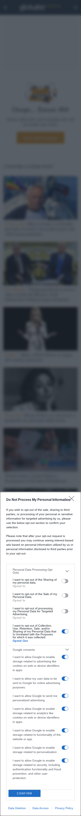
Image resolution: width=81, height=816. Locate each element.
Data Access (40, 808)
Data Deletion (17, 808)
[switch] (65, 581)
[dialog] (40, 654)
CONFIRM (24, 793)
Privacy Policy (64, 808)
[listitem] (40, 571)
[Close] (73, 500)
